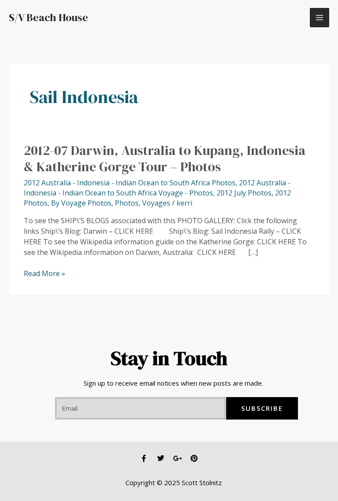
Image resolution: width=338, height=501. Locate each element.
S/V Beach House (48, 17)
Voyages (156, 203)
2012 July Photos (244, 193)
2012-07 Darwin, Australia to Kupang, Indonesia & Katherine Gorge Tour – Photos (164, 158)
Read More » (44, 273)
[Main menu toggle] (319, 17)
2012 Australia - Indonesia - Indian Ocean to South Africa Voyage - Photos (157, 188)
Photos (127, 203)
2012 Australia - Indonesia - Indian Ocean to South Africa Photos (129, 183)
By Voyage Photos (81, 203)
